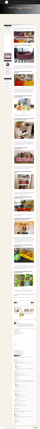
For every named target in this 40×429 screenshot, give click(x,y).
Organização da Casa (29, 297)
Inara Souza (18, 322)
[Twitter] (19, 12)
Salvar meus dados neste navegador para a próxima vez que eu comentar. (19, 351)
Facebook (28, 326)
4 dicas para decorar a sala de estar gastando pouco (7, 89)
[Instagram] (9, 27)
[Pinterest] (23, 12)
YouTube (30, 326)
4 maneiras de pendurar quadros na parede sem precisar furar (31, 313)
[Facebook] (16, 12)
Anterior (16, 302)
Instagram (25, 326)
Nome (15, 342)
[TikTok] (6, 29)
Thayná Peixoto (17, 389)
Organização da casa (22, 6)
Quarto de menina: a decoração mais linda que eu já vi (30, 304)
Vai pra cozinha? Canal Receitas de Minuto (17, 304)
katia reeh (17, 399)
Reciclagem (27, 6)
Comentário (15, 334)
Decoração (13, 6)
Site (14, 347)
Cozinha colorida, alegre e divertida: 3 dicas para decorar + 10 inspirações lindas (26, 313)
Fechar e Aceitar (35, 427)
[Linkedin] (20, 12)
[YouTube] (7, 27)
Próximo (32, 302)
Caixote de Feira (17, 297)
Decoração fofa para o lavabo (21, 316)
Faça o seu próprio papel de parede (16, 312)
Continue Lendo (20, 317)
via (25, 87)
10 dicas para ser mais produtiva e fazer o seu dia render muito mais (7, 83)
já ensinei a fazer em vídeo (28, 266)
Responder (16, 370)
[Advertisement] (20, 19)
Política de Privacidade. (18, 353)
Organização (16, 6)
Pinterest (33, 326)
